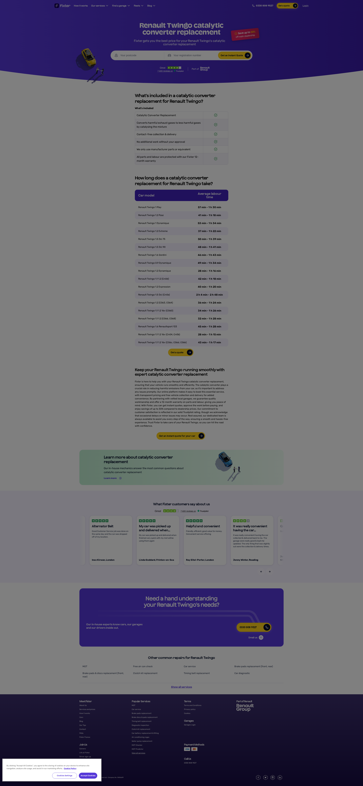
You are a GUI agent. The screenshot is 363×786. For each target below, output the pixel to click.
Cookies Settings (64, 775)
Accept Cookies (88, 775)
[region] (52, 770)
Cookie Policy (70, 768)
